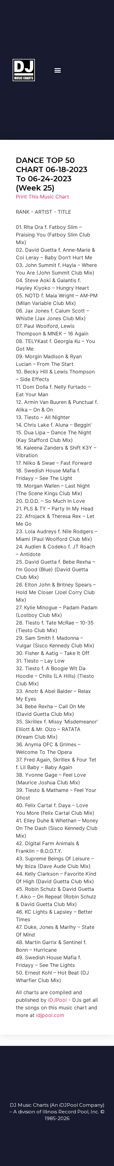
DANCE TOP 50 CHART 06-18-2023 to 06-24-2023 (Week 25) (51, 174)
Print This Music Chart (42, 196)
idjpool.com (50, 1015)
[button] (57, 70)
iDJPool (57, 1000)
